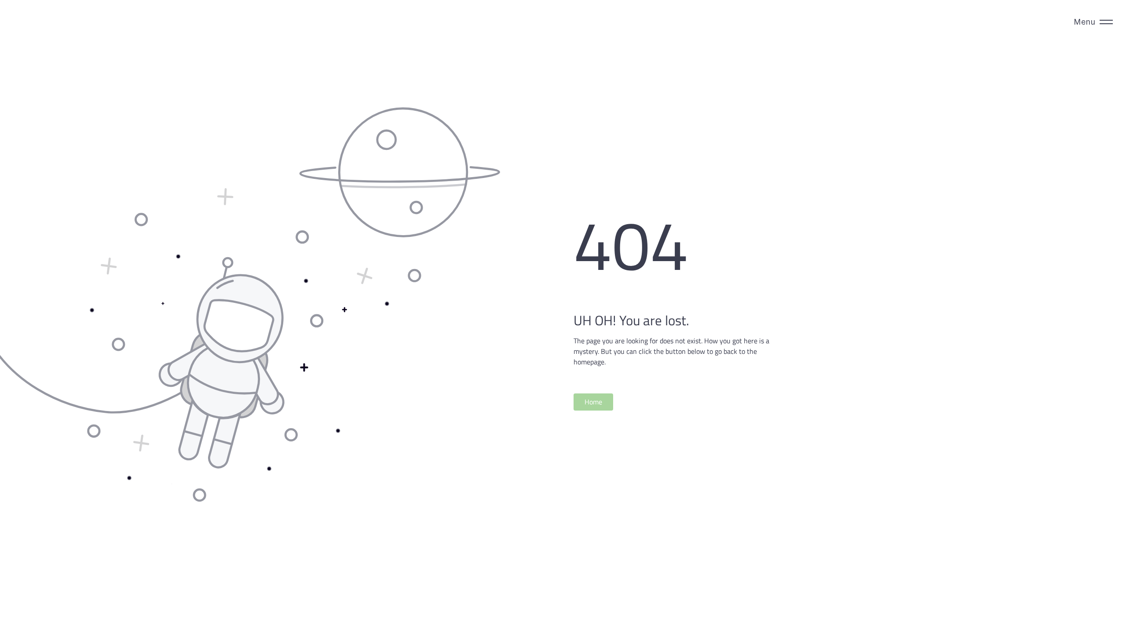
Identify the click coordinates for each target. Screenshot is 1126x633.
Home (593, 402)
